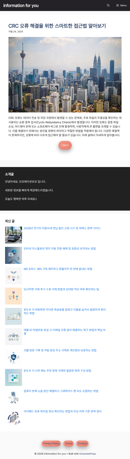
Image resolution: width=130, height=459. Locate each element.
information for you (21, 5)
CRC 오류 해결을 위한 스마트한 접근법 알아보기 (57, 26)
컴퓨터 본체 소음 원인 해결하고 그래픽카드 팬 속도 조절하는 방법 (61, 391)
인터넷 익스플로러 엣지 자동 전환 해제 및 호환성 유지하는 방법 (60, 248)
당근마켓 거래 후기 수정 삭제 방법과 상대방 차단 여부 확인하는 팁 (61, 289)
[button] (108, 5)
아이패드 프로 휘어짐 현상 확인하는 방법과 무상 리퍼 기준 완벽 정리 (63, 411)
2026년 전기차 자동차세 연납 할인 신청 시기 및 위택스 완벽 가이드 (62, 228)
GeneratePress (87, 453)
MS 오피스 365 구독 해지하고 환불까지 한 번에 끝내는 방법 (58, 269)
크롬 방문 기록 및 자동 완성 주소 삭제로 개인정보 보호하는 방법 (60, 350)
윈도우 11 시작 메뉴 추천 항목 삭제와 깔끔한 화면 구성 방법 (57, 370)
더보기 (65, 145)
